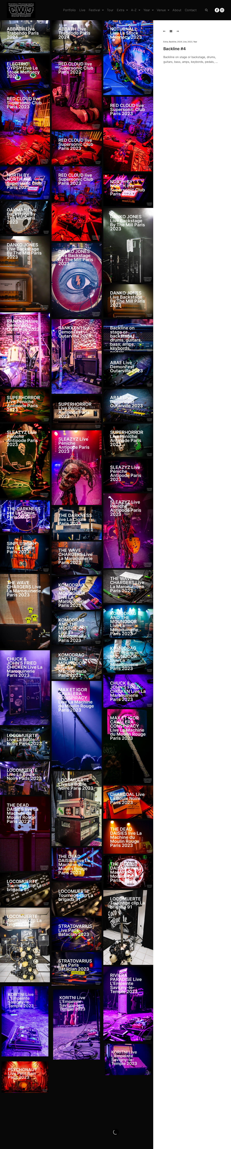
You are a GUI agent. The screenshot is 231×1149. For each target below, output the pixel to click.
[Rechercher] (206, 10)
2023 (190, 42)
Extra (165, 42)
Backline (172, 42)
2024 (179, 42)
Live (185, 42)
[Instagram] (222, 10)
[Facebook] (217, 10)
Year (195, 42)
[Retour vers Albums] (171, 31)
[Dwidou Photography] (21, 10)
